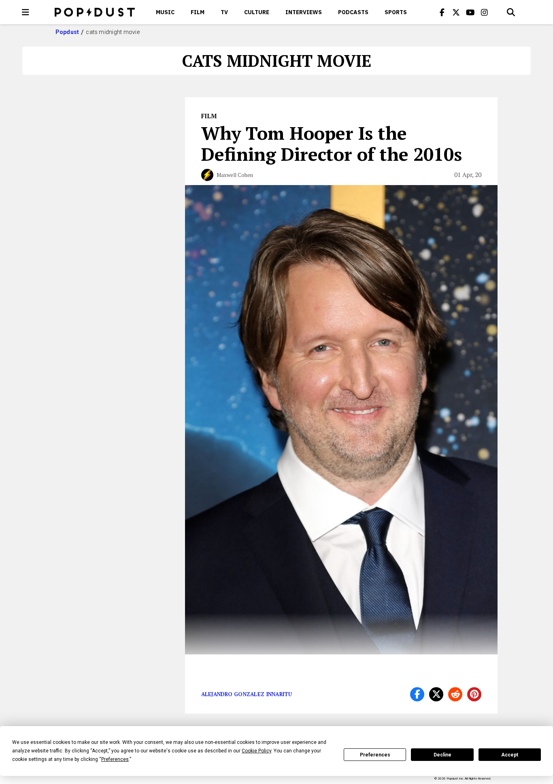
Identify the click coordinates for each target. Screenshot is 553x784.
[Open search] (511, 12)
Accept (509, 755)
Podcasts (353, 12)
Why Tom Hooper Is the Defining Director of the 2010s (331, 143)
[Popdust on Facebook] (442, 12)
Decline (442, 755)
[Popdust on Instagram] (485, 12)
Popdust (67, 32)
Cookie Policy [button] (256, 751)
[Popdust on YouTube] (470, 12)
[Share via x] (436, 694)
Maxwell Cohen (235, 175)
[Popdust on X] (456, 12)
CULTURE (256, 12)
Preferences (375, 755)
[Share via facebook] (417, 694)
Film (197, 12)
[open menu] (25, 12)
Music (165, 12)
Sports (396, 12)
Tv (224, 12)
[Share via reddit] (455, 694)
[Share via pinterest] (474, 694)
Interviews (303, 12)
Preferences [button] (115, 759)
